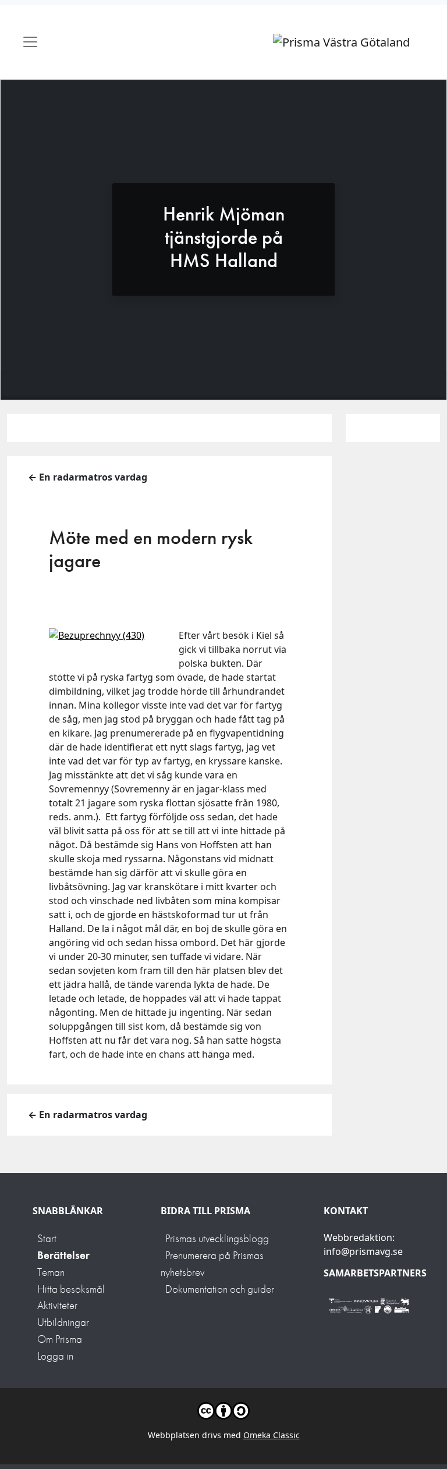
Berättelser (63, 1255)
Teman (51, 1272)
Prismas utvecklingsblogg (217, 1238)
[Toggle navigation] (30, 42)
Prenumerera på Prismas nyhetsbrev (212, 1263)
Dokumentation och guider (219, 1289)
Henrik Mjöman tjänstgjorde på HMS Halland (224, 236)
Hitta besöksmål (71, 1289)
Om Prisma (59, 1339)
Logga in (55, 1356)
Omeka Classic (271, 1434)
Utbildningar (63, 1322)
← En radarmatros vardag (87, 477)
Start (46, 1238)
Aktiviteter (57, 1305)
